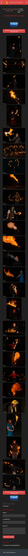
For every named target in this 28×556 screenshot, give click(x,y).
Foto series (8, 9)
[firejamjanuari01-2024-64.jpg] (14, 424)
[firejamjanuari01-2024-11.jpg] (14, 135)
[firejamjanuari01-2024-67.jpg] (14, 467)
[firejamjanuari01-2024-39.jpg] (14, 290)
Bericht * (5, 526)
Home (4, 9)
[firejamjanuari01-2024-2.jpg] (14, 81)
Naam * (5, 512)
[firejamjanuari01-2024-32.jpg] (14, 212)
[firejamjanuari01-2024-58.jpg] (14, 374)
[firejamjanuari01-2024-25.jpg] (14, 181)
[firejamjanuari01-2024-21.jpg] (14, 166)
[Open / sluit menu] (26, 2)
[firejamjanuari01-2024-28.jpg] (14, 197)
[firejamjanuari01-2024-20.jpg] (14, 151)
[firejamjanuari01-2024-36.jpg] (14, 259)
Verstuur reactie (8, 537)
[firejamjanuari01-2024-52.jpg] (14, 359)
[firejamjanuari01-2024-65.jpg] (14, 447)
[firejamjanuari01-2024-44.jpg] (14, 274)
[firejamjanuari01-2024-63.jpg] (14, 405)
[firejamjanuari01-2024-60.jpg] (14, 390)
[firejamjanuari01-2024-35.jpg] (14, 228)
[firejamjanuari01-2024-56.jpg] (14, 343)
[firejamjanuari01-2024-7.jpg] (14, 46)
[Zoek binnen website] (1, 2)
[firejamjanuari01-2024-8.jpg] (14, 97)
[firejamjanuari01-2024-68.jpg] (14, 482)
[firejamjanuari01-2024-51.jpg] (14, 328)
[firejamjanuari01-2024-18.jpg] (14, 116)
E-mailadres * (6, 519)
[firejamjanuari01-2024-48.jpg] (14, 309)
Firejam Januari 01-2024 (20, 10)
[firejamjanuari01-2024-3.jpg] (14, 66)
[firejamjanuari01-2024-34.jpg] (14, 243)
